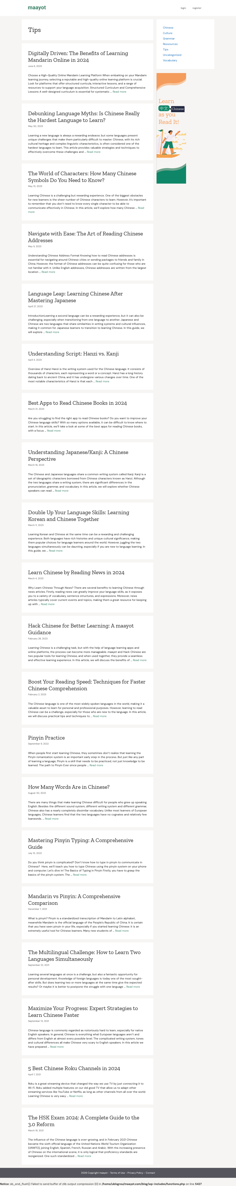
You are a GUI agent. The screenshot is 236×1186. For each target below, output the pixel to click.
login (183, 8)
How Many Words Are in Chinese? (69, 786)
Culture (167, 33)
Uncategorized (172, 55)
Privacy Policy (135, 1172)
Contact (150, 1172)
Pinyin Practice (46, 737)
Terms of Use (117, 1172)
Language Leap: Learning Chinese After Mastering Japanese (75, 297)
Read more (119, 91)
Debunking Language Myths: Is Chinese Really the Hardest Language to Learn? (84, 116)
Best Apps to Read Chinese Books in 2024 (77, 402)
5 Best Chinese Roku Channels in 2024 (74, 1068)
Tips (165, 49)
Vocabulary (170, 60)
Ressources (170, 44)
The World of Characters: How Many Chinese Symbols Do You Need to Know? (82, 176)
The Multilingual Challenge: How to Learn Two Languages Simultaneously (84, 955)
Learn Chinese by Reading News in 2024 (76, 572)
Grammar (169, 38)
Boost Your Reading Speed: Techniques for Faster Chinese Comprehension (86, 685)
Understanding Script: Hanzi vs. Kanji (73, 353)
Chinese (168, 27)
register (196, 8)
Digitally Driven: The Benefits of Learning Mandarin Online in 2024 (78, 56)
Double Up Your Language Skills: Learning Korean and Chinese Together (78, 515)
